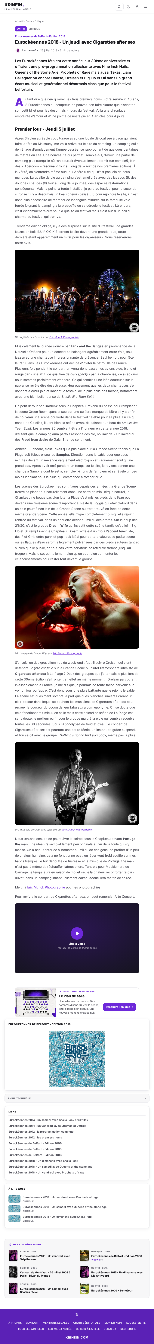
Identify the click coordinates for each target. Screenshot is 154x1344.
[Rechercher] (119, 7)
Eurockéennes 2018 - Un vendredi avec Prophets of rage (61, 1197)
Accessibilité (136, 1322)
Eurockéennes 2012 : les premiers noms (35, 1137)
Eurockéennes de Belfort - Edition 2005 (35, 1149)
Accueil (19, 21)
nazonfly (32, 50)
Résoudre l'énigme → (119, 1006)
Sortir (29, 21)
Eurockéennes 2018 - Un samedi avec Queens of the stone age (65, 1206)
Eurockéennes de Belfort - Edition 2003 (35, 1155)
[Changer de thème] (128, 7)
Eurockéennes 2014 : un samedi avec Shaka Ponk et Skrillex (48, 1120)
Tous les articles (31, 1328)
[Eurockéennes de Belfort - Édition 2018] (77, 1059)
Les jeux (110, 1328)
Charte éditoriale (86, 1322)
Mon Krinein (113, 1322)
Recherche (128, 1328)
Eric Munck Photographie (64, 337)
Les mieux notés (60, 1328)
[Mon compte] (137, 7)
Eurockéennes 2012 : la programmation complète (41, 1131)
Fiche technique (19, 1098)
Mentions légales (56, 1322)
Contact (32, 1322)
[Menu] (145, 7)
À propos (15, 1322)
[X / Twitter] (77, 1315)
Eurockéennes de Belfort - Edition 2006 (35, 1143)
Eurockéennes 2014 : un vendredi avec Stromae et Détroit (47, 1125)
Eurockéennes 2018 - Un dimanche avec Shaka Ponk (57, 1216)
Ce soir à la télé (88, 1328)
